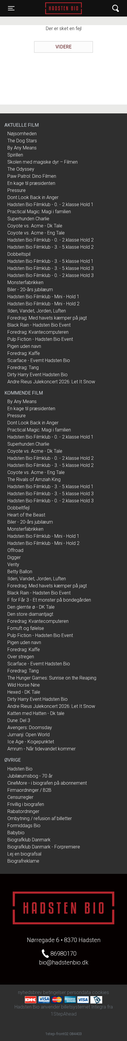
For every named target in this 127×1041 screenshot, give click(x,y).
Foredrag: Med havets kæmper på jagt (47, 318)
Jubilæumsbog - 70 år (30, 776)
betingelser (54, 992)
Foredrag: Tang (23, 367)
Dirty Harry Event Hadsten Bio (37, 374)
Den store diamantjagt (30, 614)
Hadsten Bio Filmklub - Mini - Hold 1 (43, 296)
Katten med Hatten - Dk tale (35, 713)
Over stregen (20, 656)
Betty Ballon (19, 571)
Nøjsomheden (22, 133)
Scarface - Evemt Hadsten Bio (38, 360)
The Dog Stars (22, 141)
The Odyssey (20, 169)
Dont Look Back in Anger (32, 197)
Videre (63, 47)
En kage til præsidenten (31, 183)
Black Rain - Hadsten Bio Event (39, 325)
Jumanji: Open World (28, 734)
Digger (14, 557)
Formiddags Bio (23, 825)
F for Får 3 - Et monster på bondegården (49, 600)
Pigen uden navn (24, 346)
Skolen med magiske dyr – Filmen (42, 162)
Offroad (15, 550)
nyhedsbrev (30, 992)
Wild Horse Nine (23, 685)
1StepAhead (63, 1014)
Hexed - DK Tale (23, 692)
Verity (13, 564)
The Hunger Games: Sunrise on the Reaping (51, 678)
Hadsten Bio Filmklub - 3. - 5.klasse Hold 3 (50, 268)
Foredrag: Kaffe (23, 353)
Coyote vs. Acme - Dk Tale (34, 226)
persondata (79, 992)
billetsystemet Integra (83, 1007)
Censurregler (20, 797)
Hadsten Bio (63, 8)
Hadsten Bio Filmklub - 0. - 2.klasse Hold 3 (50, 275)
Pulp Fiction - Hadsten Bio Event (40, 339)
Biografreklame (23, 861)
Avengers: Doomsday (29, 727)
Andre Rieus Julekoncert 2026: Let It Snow (51, 382)
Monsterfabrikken (25, 282)
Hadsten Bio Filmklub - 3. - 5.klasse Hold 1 (50, 261)
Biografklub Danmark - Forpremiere (43, 847)
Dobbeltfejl (18, 508)
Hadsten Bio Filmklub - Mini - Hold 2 (43, 304)
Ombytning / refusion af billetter (39, 818)
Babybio (16, 832)
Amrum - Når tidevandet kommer (41, 749)
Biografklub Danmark (29, 840)
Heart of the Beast (26, 515)
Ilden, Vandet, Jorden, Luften (36, 311)
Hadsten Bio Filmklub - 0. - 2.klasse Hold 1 (50, 204)
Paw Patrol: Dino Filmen (31, 176)
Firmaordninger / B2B (29, 790)
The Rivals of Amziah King (34, 479)
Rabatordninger (23, 811)
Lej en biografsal (24, 854)
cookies (100, 992)
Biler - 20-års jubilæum (30, 289)
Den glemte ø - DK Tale (31, 607)
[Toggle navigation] (116, 8)
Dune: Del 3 (18, 720)
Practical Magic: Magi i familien (39, 211)
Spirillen (15, 155)
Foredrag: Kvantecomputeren (38, 332)
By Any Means (22, 148)
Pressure (16, 190)
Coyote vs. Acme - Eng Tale (36, 233)
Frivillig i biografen (25, 804)
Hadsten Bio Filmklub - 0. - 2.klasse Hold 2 (50, 240)
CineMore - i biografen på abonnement (47, 783)
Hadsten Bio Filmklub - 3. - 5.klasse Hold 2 (50, 247)
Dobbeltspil (18, 254)
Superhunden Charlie (28, 218)
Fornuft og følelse (25, 628)
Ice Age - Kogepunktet (30, 741)
